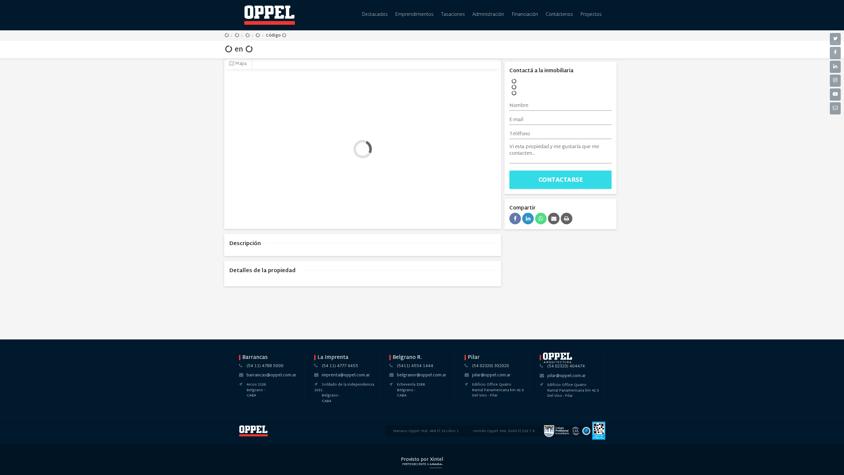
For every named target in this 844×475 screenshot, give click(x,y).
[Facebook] (835, 53)
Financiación (525, 14)
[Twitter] (835, 39)
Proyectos (591, 14)
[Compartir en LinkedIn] (528, 218)
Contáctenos (559, 14)
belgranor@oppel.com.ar (421, 375)
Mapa (240, 64)
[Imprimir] (566, 218)
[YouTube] (835, 94)
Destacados (375, 14)
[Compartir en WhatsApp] (541, 218)
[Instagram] (835, 81)
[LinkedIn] (835, 67)
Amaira (436, 464)
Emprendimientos (414, 14)
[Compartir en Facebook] (515, 218)
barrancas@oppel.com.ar (271, 375)
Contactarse (560, 180)
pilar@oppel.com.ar (491, 375)
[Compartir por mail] (553, 218)
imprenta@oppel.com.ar (346, 375)
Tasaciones (453, 14)
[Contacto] (835, 108)
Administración (488, 14)
